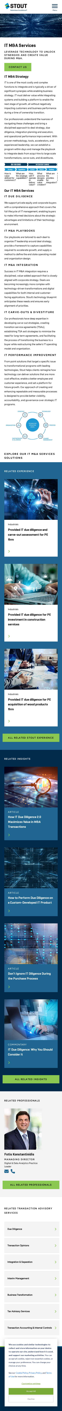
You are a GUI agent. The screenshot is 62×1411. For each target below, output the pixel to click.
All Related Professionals (31, 1184)
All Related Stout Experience (31, 737)
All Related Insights (31, 1079)
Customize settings (31, 1383)
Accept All (31, 1391)
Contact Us (18, 67)
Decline (31, 1399)
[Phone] (13, 1171)
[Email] (7, 1171)
